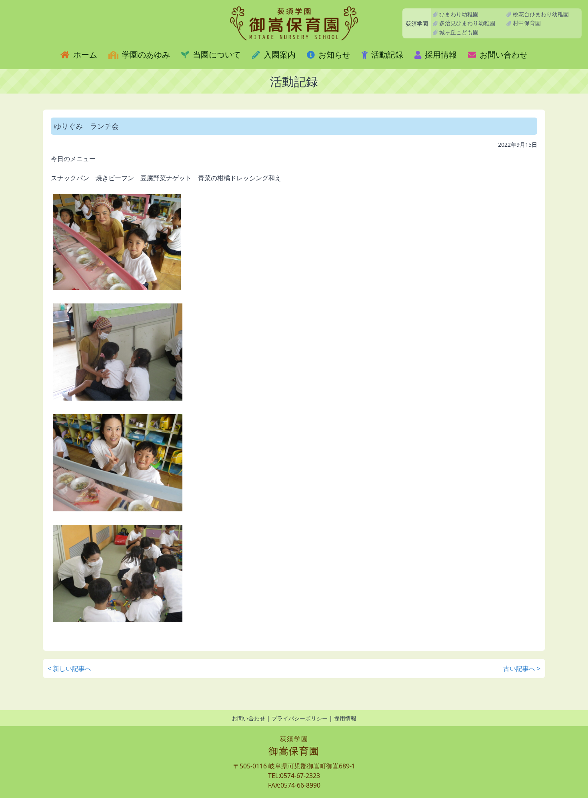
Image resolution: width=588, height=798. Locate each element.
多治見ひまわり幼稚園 (466, 23)
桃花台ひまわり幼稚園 (540, 14)
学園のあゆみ (145, 54)
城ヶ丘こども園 (458, 32)
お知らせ (333, 54)
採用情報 (440, 54)
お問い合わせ (503, 54)
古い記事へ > (521, 668)
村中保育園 (526, 23)
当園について (216, 54)
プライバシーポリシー (300, 718)
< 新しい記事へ (69, 668)
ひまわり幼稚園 (458, 14)
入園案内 (279, 54)
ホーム (84, 54)
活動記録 (386, 54)
